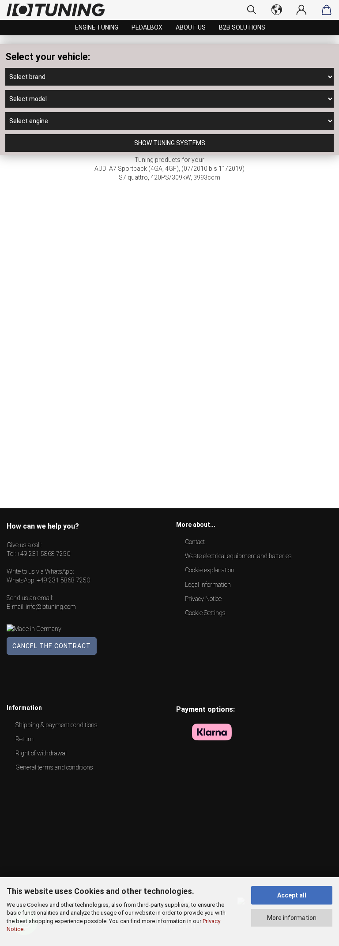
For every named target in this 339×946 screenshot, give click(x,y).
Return (24, 739)
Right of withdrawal (41, 753)
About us (191, 27)
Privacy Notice (203, 598)
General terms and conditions (54, 767)
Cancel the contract (51, 645)
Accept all (291, 895)
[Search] (251, 9)
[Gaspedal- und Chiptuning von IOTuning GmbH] (59, 10)
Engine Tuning (96, 27)
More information (291, 917)
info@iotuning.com (51, 606)
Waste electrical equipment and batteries (238, 555)
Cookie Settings (205, 612)
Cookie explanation (209, 570)
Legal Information (208, 584)
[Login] (301, 9)
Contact (195, 541)
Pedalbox (147, 27)
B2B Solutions (242, 27)
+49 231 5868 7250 (43, 553)
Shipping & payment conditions (56, 724)
